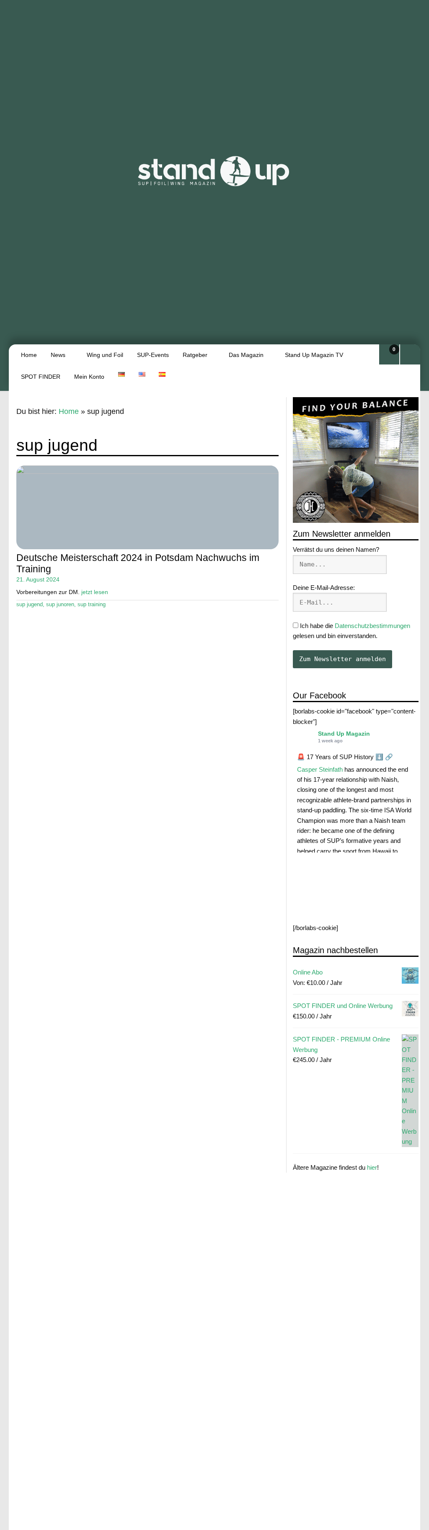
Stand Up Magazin (344, 733)
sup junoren (60, 604)
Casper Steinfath (320, 769)
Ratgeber (195, 354)
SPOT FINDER (40, 376)
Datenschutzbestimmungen (372, 625)
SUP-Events (153, 354)
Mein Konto (89, 376)
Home (29, 354)
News (58, 354)
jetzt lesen (94, 592)
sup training (92, 604)
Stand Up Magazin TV (314, 354)
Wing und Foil (105, 354)
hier (372, 1167)
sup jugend (29, 604)
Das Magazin (246, 354)
